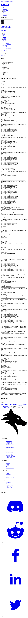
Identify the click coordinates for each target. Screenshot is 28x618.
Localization (6, 40)
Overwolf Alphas (9, 487)
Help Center (8, 482)
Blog (7, 466)
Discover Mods (9, 452)
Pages (4, 39)
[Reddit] (15, 542)
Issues (4, 37)
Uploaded (15, 404)
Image (4, 35)
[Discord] (15, 518)
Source (4, 38)
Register (7, 1)
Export (7, 43)
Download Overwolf (10, 456)
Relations (5, 45)
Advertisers (8, 474)
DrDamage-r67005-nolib (6, 407)
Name (6, 404)
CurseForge (3, 1)
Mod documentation (10, 446)
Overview (5, 33)
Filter (2, 402)
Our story (8, 464)
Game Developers (10, 477)
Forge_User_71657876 (8, 66)
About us (8, 463)
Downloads (24, 404)
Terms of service (9, 485)
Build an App (9, 441)
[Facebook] (15, 567)
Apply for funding (10, 447)
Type (2, 404)
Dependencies (9, 46)
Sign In (11, 1)
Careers (7, 465)
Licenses (8, 488)
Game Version (20, 404)
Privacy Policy (9, 486)
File (4, 34)
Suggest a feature (9, 457)
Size (11, 404)
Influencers (8, 475)
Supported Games (10, 483)
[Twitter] (15, 616)
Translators (8, 44)
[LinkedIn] (15, 591)
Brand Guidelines (10, 468)
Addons (3, 30)
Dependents (8, 48)
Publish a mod (9, 442)
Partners (7, 473)
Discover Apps (9, 453)
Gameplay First (9, 455)
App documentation (10, 444)
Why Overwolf (9, 443)
